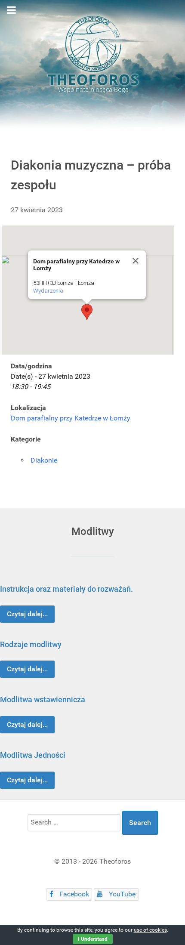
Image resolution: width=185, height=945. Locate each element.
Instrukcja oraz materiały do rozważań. (66, 588)
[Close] (135, 260)
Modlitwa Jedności (32, 755)
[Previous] (16, 683)
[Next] (168, 683)
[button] (86, 312)
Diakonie (44, 460)
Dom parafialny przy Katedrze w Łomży (70, 418)
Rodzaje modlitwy (31, 644)
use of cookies (150, 930)
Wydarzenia (48, 290)
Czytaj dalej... (27, 614)
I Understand (93, 939)
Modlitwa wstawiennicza (42, 699)
